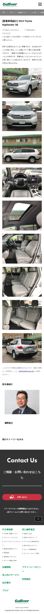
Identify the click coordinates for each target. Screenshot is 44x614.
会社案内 (6, 582)
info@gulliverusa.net (26, 371)
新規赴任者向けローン (11, 549)
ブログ (5, 590)
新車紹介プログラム (10, 557)
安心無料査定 (28, 529)
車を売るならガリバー (31, 545)
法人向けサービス (10, 575)
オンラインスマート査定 (31, 553)
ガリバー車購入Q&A (10, 560)
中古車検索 (7, 529)
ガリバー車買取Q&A (30, 549)
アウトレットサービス (11, 537)
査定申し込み (28, 533)
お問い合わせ (22, 497)
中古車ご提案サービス (11, 533)
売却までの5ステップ (30, 537)
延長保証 (6, 553)
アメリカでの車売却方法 (31, 541)
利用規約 (26, 579)
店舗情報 (6, 567)
